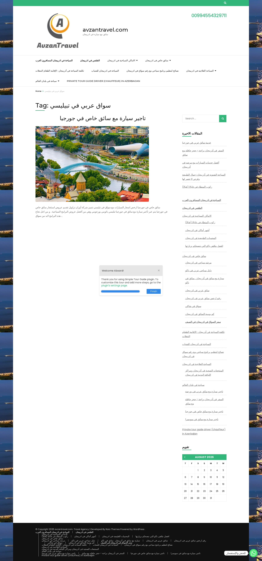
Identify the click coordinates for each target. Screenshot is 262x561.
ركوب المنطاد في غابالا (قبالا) (197, 187)
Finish (153, 291)
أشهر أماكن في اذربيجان (197, 230)
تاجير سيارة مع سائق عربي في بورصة (204, 391)
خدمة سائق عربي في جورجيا (196, 142)
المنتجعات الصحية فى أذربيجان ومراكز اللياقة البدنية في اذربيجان (70, 549)
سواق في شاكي (193, 306)
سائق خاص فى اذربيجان (156, 60)
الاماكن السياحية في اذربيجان (121, 60)
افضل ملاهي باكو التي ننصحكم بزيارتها (204, 246)
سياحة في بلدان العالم (46, 81)
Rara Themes (113, 529)
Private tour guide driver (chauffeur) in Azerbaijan (103, 81)
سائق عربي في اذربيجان (197, 290)
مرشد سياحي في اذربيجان (198, 262)
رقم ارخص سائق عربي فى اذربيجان (203, 298)
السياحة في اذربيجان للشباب (105, 70)
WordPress (138, 529)
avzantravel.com (105, 29)
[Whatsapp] (253, 553)
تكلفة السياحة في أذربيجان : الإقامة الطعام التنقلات (59, 70)
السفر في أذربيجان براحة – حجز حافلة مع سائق (103, 553)
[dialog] (131, 280)
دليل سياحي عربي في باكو (198, 270)
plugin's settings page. (114, 285)
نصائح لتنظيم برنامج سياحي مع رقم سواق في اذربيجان (152, 70)
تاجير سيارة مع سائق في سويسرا (201, 419)
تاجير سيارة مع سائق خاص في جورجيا (103, 118)
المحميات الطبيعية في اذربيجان (200, 238)
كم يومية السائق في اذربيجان (199, 314)
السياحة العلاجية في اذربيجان (200, 70)
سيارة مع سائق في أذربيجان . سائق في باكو (120, 540)
